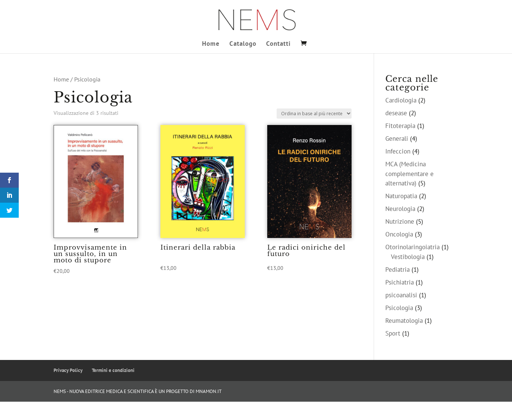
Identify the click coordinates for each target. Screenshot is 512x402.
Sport (392, 333)
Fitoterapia (400, 126)
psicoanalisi (401, 295)
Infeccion (397, 151)
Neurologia (400, 209)
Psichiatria (399, 282)
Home (211, 44)
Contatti (278, 44)
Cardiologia (400, 100)
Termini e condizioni (113, 370)
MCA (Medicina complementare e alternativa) (409, 173)
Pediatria (397, 269)
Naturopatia (401, 196)
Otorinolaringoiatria (412, 247)
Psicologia (399, 308)
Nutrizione (399, 221)
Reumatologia (404, 320)
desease (396, 113)
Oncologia (399, 234)
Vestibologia (408, 257)
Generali (396, 138)
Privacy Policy (68, 370)
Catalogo (242, 44)
